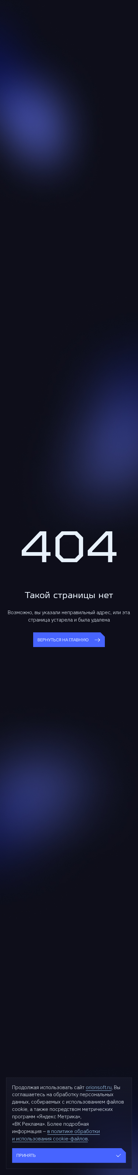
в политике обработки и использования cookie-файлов (56, 1135)
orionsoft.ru (99, 1087)
